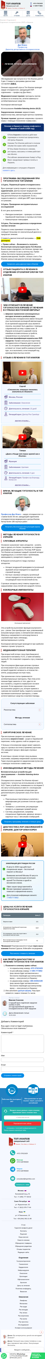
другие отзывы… (22, 421)
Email (3, 1065)
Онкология (23, 1297)
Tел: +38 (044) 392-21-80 (23, 1218)
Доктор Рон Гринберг (30, 414)
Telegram (19, 1169)
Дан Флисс (22, 45)
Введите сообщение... (22, 1350)
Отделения (23, 1258)
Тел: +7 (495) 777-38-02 (22, 1197)
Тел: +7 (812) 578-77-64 (22, 1207)
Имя (3, 1056)
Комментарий (7, 1032)
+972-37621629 (22, 1153)
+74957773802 (12, 898)
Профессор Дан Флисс (11, 514)
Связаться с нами (22, 1184)
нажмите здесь (9, 170)
